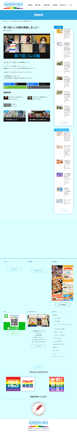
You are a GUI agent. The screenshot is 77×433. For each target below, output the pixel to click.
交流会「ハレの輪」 (58, 332)
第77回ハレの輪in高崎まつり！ (17, 97)
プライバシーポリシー (58, 356)
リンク (54, 353)
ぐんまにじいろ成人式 (59, 335)
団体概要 (55, 315)
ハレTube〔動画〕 (57, 341)
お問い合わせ (56, 350)
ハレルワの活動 (56, 318)
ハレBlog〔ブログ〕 (57, 338)
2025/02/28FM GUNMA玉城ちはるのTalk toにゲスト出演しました (67, 32)
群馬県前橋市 (38, 335)
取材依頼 (55, 347)
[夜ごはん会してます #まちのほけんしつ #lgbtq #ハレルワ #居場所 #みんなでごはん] (57, 272)
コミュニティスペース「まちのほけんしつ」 (63, 325)
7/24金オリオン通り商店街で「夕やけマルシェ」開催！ (67, 163)
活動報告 (13, 104)
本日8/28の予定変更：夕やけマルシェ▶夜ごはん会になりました (67, 135)
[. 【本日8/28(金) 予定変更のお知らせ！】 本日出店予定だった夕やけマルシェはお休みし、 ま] (68, 272)
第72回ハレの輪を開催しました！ (41, 97)
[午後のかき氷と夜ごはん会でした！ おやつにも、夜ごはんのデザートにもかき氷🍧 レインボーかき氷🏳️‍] (57, 287)
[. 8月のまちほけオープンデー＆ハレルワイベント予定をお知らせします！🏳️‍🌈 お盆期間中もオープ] (68, 287)
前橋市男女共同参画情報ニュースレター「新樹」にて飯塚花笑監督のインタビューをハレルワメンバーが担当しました (67, 49)
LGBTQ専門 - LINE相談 (59, 329)
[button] (63, 122)
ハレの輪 (15, 106)
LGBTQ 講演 (57, 321)
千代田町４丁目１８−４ (38, 337)
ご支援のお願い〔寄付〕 (58, 344)
